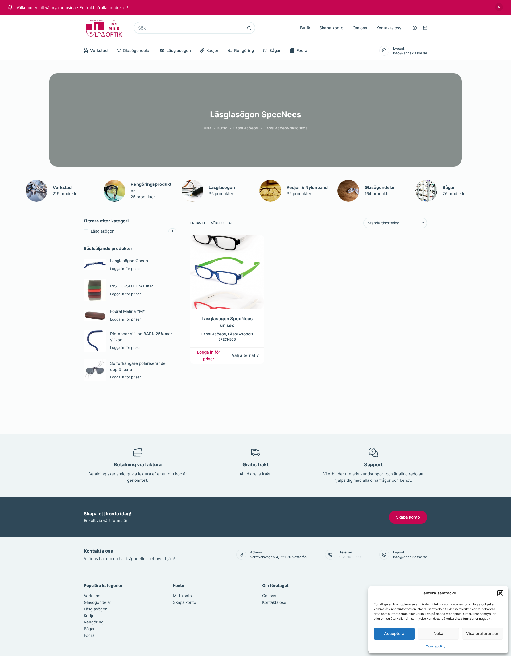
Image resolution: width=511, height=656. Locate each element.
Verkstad (99, 50)
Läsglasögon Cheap (129, 260)
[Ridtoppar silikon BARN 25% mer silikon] (95, 341)
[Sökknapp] (249, 28)
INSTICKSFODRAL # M (131, 286)
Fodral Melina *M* (127, 311)
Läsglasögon (179, 50)
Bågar (275, 50)
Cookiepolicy (436, 646)
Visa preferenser (482, 633)
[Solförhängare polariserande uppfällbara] (95, 370)
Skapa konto (331, 27)
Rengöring (244, 50)
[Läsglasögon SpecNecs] (36, 191)
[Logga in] (415, 28)
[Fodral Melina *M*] (95, 315)
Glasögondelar (137, 50)
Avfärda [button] (499, 7)
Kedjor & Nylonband (307, 187)
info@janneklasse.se (410, 53)
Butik (305, 27)
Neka (438, 633)
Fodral (302, 50)
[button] (500, 593)
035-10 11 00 (350, 557)
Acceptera (394, 633)
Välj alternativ (245, 355)
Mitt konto (182, 595)
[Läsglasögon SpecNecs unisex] (227, 272)
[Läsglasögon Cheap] (95, 264)
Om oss (360, 27)
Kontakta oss (388, 27)
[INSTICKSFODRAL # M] (95, 290)
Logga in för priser (208, 355)
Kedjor (212, 50)
